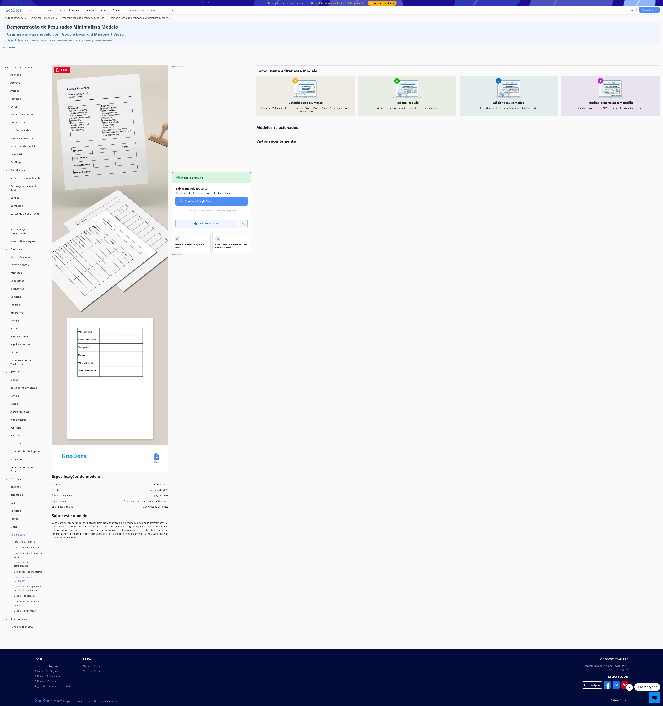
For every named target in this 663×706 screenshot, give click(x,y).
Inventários (17, 288)
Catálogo (16, 162)
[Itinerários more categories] (6, 313)
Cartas (14, 352)
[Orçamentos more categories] (6, 123)
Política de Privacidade (48, 676)
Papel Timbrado (20, 344)
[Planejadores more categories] (6, 420)
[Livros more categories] (6, 107)
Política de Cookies (45, 681)
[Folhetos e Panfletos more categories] (6, 115)
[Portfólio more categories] (6, 428)
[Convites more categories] (6, 297)
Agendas (15, 74)
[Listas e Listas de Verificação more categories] (6, 360)
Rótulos (15, 328)
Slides (13, 526)
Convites (15, 296)
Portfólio (15, 427)
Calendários (17, 154)
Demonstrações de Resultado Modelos (82, 18)
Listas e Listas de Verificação (20, 362)
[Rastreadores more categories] (6, 619)
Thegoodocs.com (13, 18)
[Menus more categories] (6, 380)
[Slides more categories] (6, 527)
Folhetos (15, 98)
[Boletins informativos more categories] (6, 388)
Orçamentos (17, 122)
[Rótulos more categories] (6, 329)
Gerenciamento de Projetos (21, 469)
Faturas (15, 304)
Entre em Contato (93, 671)
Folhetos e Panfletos (22, 114)
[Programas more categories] (6, 459)
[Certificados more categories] (6, 170)
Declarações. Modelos (42, 18)
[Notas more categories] (6, 404)
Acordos (15, 82)
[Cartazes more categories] (6, 444)
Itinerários (16, 312)
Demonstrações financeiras (28, 571)
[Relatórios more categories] (6, 495)
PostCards (16, 435)
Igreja (63, 10)
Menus (14, 380)
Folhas (14, 518)
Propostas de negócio (23, 146)
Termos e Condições (46, 671)
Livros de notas (19, 265)
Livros (13, 106)
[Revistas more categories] (6, 372)
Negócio (49, 10)
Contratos (16, 205)
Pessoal (90, 10)
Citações (15, 479)
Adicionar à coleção (208, 223)
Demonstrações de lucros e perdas (28, 603)
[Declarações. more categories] (6, 535)
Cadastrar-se (649, 10)
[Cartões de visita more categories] (6, 130)
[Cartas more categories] (6, 352)
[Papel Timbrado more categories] (6, 344)
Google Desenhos (20, 257)
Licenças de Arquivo (46, 666)
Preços (116, 10)
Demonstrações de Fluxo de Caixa (28, 555)
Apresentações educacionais (19, 231)
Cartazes (15, 443)
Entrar (630, 10)
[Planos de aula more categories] (6, 337)
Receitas (15, 487)
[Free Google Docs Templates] (13, 10)
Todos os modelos (21, 67)
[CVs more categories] (6, 222)
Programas (17, 459)
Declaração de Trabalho (26, 610)
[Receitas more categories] (6, 487)
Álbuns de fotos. (20, 411)
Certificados (17, 170)
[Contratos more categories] (6, 206)
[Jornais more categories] (6, 321)
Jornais (14, 320)
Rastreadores (18, 619)
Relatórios (16, 494)
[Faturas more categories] (6, 305)
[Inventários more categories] (6, 289)
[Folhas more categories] (6, 519)
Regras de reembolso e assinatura (54, 686)
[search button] (172, 10)
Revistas (15, 372)
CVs (12, 221)
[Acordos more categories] (6, 83)
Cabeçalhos (17, 280)
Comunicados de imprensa (26, 451)
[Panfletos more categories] (6, 249)
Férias (103, 10)
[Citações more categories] (6, 479)
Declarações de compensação (21, 564)
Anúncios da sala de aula (25, 178)
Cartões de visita (20, 130)
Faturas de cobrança (24, 541)
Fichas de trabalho (21, 627)
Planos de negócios (21, 138)
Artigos (14, 90)
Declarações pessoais (24, 595)
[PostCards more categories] (6, 436)
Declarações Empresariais (27, 547)
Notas (14, 403)
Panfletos (16, 249)
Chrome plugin (91, 666)
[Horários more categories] (6, 511)
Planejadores (18, 419)
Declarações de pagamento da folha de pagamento (28, 588)
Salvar (64, 69)
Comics (14, 197)
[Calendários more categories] (6, 154)
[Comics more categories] (6, 198)
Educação (74, 10)
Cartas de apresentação (25, 213)
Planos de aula (19, 336)
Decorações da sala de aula (23, 187)
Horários (15, 510)
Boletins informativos (23, 387)
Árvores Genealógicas (23, 241)
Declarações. (18, 534)
